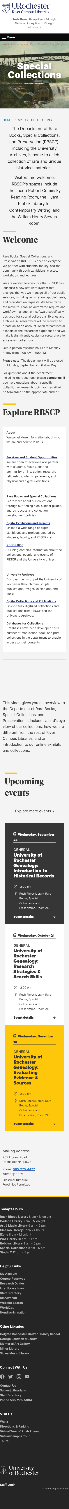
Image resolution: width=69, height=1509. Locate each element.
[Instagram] (19, 1376)
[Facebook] (2, 1376)
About (10, 432)
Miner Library (9, 1348)
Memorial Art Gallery (15, 1344)
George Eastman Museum (19, 1339)
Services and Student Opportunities (31, 457)
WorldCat (7, 1307)
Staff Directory (10, 1293)
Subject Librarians (13, 1390)
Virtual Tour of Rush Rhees (19, 1431)
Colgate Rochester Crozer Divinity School (30, 1334)
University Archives (20, 574)
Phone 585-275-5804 (16, 1400)
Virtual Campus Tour (15, 1436)
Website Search (11, 1303)
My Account (8, 1274)
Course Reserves (12, 1278)
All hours (33, 27)
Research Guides (12, 1283)
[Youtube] (27, 1376)
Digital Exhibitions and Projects (28, 523)
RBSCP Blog (14, 545)
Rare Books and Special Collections (31, 496)
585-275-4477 (24, 1169)
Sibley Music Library (14, 1353)
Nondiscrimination (13, 1312)
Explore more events (33, 810)
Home (7, 120)
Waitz (4, 1422)
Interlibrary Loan (12, 1288)
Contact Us (8, 1385)
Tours (4, 1441)
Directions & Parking (14, 1426)
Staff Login (7, 1485)
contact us (54, 378)
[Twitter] (10, 1376)
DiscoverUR (8, 1298)
